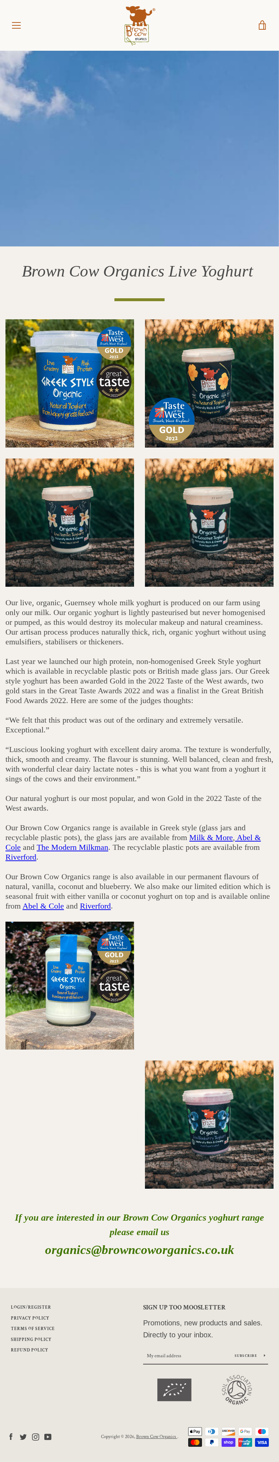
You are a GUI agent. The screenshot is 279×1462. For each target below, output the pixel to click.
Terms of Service (33, 1329)
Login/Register (31, 1307)
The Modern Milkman (72, 847)
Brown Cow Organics (156, 1437)
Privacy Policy (30, 1318)
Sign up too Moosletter (184, 1307)
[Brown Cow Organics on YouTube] (48, 1436)
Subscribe (247, 1356)
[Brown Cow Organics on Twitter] (23, 1436)
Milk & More (211, 837)
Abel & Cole (43, 905)
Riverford (20, 856)
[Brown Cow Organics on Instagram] (35, 1436)
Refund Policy (29, 1350)
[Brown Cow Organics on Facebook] (11, 1436)
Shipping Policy (31, 1339)
